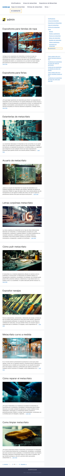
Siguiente (24, 464)
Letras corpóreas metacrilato (18, 202)
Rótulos (51, 31)
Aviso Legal (29, 472)
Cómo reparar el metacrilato (17, 378)
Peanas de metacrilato (55, 36)
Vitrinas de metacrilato (34, 7)
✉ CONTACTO (15, 11)
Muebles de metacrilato (55, 40)
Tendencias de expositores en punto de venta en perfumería (55, 63)
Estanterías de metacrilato (16, 116)
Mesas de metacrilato (54, 38)
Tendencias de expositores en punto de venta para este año (55, 79)
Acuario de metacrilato (14, 160)
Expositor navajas (12, 290)
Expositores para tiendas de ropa (20, 28)
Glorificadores (16, 3)
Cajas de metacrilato (18, 7)
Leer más (5, 64)
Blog (25, 472)
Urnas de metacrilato (30, 3)
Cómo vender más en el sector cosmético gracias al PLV (55, 74)
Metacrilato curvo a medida (17, 334)
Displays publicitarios (54, 33)
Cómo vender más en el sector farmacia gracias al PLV (54, 58)
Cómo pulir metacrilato (14, 246)
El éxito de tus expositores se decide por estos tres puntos (55, 69)
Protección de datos (36, 472)
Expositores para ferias (14, 72)
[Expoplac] (6, 7)
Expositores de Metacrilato (48, 3)
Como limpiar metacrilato (16, 422)
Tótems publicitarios (54, 42)
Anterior (5, 464)
